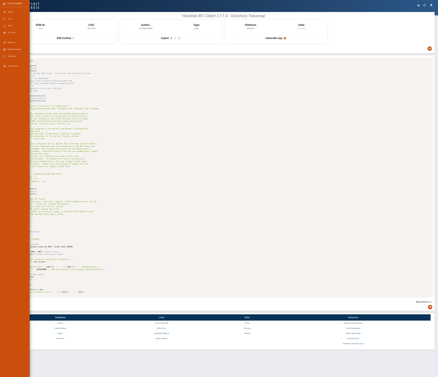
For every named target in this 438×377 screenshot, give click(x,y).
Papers (60, 333)
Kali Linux (247, 328)
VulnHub (247, 333)
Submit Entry (161, 328)
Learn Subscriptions (353, 328)
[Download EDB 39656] (172, 38)
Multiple (250, 28)
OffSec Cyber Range (353, 333)
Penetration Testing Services (353, 344)
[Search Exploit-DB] (431, 5)
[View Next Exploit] (430, 48)
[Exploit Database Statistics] (418, 5)
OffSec (247, 323)
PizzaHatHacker (146, 28)
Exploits (60, 323)
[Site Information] (425, 5)
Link (430, 302)
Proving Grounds (353, 338)
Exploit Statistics (161, 338)
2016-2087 (91, 28)
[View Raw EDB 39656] (179, 38)
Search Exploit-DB (161, 323)
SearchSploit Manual (161, 333)
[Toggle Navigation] (15, 5)
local (196, 28)
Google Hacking (60, 328)
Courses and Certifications (353, 323)
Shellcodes (60, 338)
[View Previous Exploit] (17, 48)
